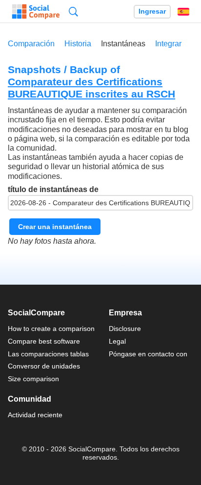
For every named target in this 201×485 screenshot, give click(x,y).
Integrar (168, 43)
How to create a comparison (51, 328)
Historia (77, 43)
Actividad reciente (35, 415)
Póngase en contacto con (148, 354)
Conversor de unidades (44, 366)
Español (183, 12)
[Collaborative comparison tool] (36, 11)
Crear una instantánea (55, 227)
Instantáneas (123, 43)
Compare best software (44, 341)
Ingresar (152, 11)
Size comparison (33, 379)
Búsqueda (73, 11)
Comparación (31, 43)
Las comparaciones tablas (48, 354)
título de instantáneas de (53, 189)
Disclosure (125, 328)
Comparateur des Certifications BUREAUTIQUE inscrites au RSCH (91, 87)
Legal (117, 341)
